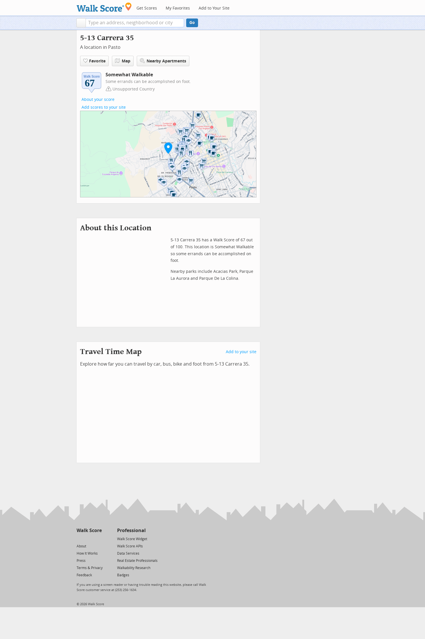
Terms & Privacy (90, 568)
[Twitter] (80, 538)
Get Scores (146, 8)
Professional (131, 530)
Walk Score (89, 530)
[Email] (98, 538)
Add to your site (241, 351)
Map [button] (126, 61)
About (81, 546)
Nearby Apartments (166, 61)
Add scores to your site (104, 107)
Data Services (128, 553)
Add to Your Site (214, 8)
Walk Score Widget (132, 539)
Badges (123, 575)
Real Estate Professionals (137, 561)
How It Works (87, 553)
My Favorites (178, 8)
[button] (81, 22)
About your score (98, 99)
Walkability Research (133, 568)
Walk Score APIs (130, 546)
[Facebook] (89, 538)
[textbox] (135, 22)
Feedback (84, 575)
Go (192, 22)
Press (81, 561)
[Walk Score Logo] (104, 7)
